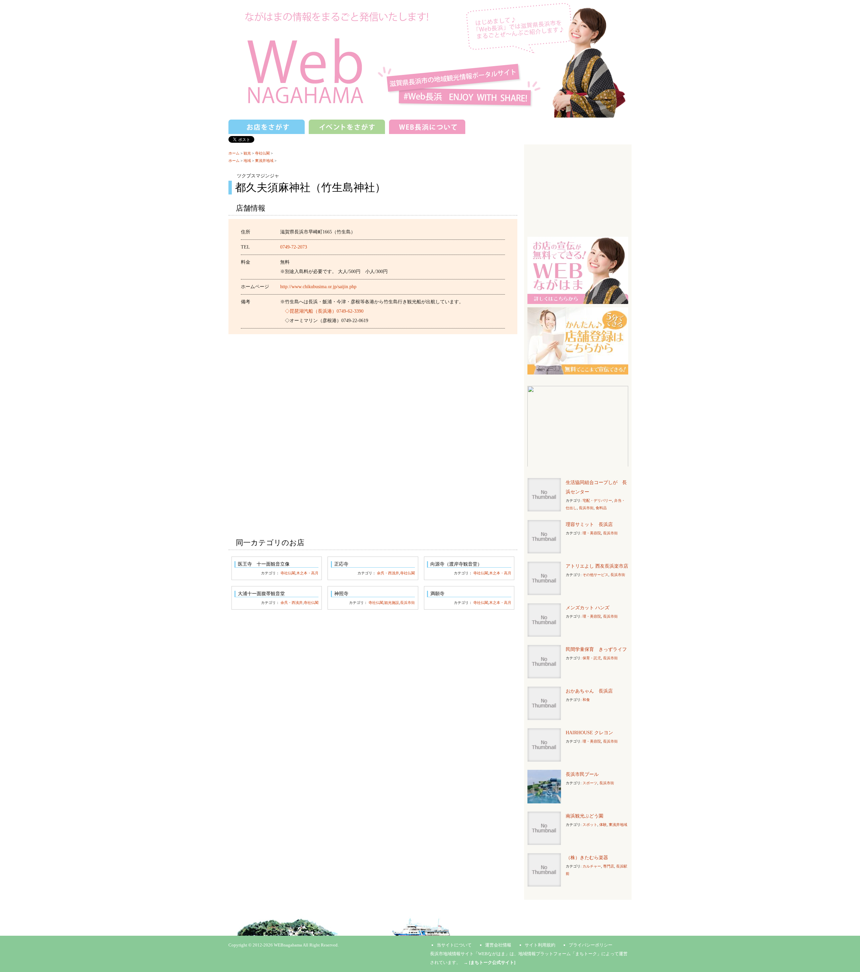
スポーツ (590, 783)
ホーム (234, 153)
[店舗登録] (577, 340)
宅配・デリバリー (597, 500)
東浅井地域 (264, 161)
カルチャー (592, 866)
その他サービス (595, 575)
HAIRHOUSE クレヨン (589, 732)
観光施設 (391, 603)
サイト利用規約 (540, 944)
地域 (247, 161)
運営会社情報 (498, 944)
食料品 (601, 508)
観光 (247, 153)
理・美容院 (592, 533)
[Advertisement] (372, 388)
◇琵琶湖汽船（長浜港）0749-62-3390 (324, 311)
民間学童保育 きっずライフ (596, 649)
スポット (590, 825)
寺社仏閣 (262, 153)
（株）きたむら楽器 (587, 857)
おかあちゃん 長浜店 (589, 691)
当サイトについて (454, 944)
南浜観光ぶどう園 (584, 816)
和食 (586, 700)
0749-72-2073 (293, 247)
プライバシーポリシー (590, 944)
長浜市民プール (582, 774)
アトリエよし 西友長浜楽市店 (597, 566)
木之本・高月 (307, 573)
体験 (603, 825)
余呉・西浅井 (388, 573)
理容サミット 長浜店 (589, 524)
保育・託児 (592, 658)
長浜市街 (407, 603)
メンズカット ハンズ (587, 607)
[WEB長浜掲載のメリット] (577, 269)
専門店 (608, 866)
